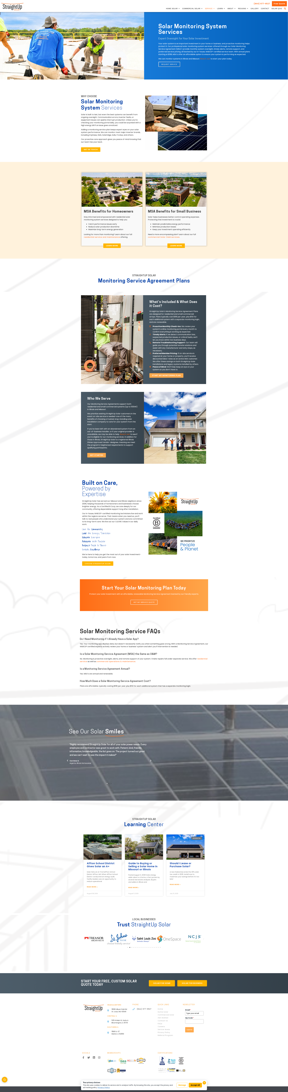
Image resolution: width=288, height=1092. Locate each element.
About (230, 8)
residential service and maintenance (102, 237)
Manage (182, 1085)
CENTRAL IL (112, 1016)
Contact (265, 8)
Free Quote (279, 3)
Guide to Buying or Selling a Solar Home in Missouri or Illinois (143, 866)
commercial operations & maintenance (115, 661)
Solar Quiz (276, 8)
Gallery (255, 8)
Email (188, 1010)
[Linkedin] (94, 1057)
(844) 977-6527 (262, 3)
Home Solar (172, 8)
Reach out (205, 58)
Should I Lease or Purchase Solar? (180, 865)
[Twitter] (88, 1057)
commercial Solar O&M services (164, 237)
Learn (220, 8)
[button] (285, 8)
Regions (242, 8)
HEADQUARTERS (114, 1005)
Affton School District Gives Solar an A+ (101, 865)
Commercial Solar (191, 8)
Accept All (195, 1085)
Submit (189, 1030)
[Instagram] (99, 1057)
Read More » (92, 887)
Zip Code (189, 1018)
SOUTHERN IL (113, 1027)
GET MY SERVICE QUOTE (144, 602)
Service (209, 8)
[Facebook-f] (83, 1057)
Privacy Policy (104, 1087)
